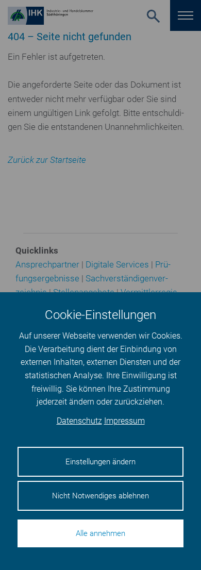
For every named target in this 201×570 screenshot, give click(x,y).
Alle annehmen (100, 533)
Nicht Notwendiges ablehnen (100, 495)
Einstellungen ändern (100, 461)
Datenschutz (79, 421)
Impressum (124, 421)
